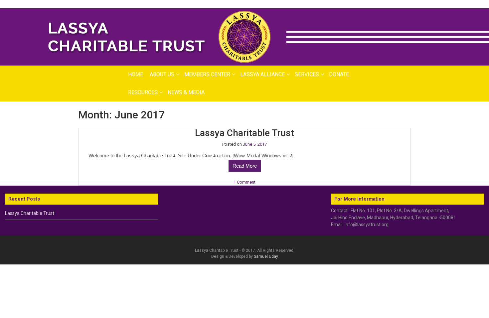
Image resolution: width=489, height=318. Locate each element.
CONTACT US (469, 4)
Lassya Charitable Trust (244, 132)
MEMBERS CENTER (207, 74)
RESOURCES (143, 92)
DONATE (339, 74)
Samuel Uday (266, 256)
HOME (135, 74)
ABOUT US (162, 74)
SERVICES (307, 74)
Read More (245, 166)
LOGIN (441, 4)
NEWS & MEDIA (186, 92)
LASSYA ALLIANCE (262, 74)
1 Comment (244, 182)
